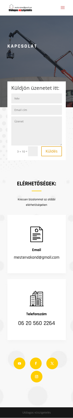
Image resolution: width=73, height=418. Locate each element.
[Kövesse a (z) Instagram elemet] (36, 376)
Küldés (52, 151)
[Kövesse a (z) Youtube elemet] (19, 363)
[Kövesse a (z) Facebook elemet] (36, 363)
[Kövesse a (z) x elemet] (52, 363)
